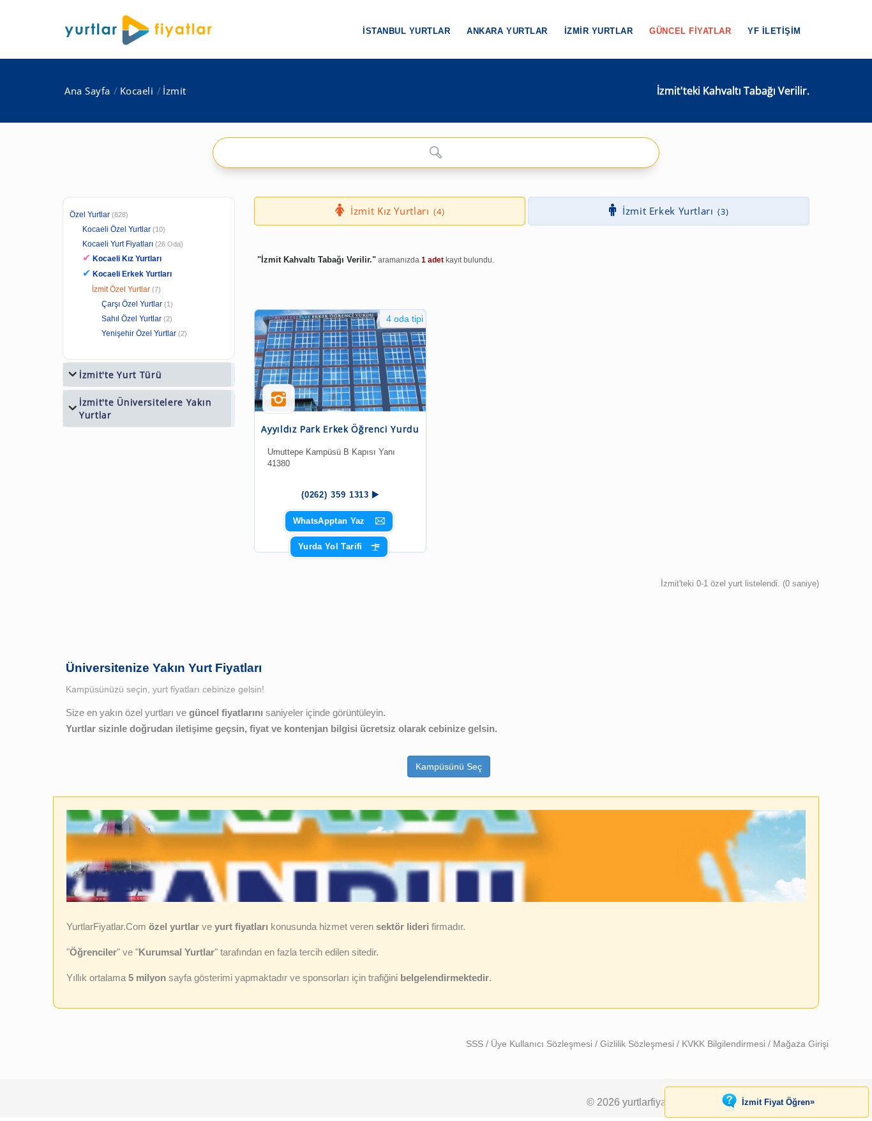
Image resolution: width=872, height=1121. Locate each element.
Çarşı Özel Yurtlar (131, 304)
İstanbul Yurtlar (406, 31)
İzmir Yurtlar (598, 31)
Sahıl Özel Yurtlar (131, 318)
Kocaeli (137, 91)
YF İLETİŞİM (774, 31)
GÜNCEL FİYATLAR (690, 31)
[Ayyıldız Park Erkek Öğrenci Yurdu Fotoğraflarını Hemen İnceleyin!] (278, 404)
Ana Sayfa (87, 91)
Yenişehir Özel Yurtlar (138, 333)
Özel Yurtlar (90, 214)
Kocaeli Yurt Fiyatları (132, 244)
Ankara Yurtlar (507, 31)
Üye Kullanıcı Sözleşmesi (543, 1044)
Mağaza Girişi (801, 1044)
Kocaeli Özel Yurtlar (116, 229)
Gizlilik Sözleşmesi (638, 1044)
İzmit (174, 91)
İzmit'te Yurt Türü (120, 375)
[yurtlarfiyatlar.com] (145, 30)
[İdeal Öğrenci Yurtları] (436, 899)
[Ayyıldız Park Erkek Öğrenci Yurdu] (340, 360)
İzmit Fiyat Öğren (778, 1102)
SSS (476, 1044)
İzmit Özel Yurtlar (121, 289)
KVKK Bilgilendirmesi (725, 1044)
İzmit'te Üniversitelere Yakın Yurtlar (145, 408)
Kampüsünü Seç (449, 766)
